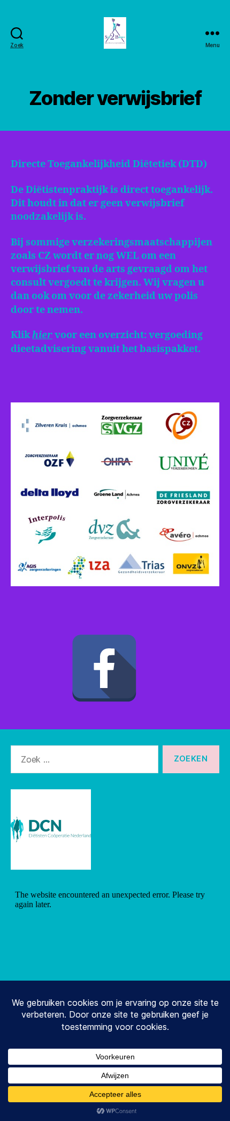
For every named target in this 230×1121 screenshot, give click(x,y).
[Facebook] (104, 668)
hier (42, 335)
